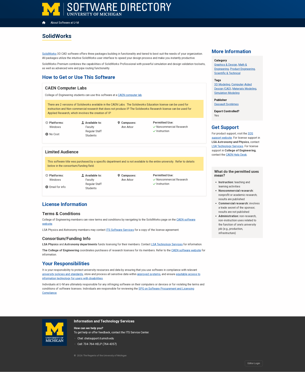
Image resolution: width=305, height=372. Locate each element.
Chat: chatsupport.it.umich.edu (95, 338)
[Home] (147, 9)
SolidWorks (49, 53)
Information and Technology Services (104, 321)
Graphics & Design (225, 64)
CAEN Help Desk (236, 154)
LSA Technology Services (167, 244)
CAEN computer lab (130, 95)
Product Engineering (242, 69)
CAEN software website (186, 250)
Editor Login (254, 363)
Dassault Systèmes (226, 104)
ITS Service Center (137, 332)
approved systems (148, 274)
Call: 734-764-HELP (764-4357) (97, 344)
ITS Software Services (120, 230)
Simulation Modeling (227, 93)
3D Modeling (222, 84)
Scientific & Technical (227, 73)
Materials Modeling (244, 88)
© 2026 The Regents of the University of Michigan (100, 355)
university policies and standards (62, 274)
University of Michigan (54, 332)
